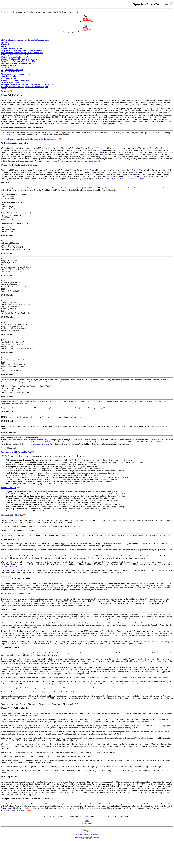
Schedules (97, 161)
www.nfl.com (65, 536)
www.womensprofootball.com (70, 161)
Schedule (135, 170)
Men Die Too (164, 536)
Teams (85, 161)
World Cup (118, 123)
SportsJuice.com (63, 382)
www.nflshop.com (10, 566)
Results (90, 161)
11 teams (100, 152)
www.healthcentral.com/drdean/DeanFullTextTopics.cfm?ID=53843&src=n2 (29, 139)
